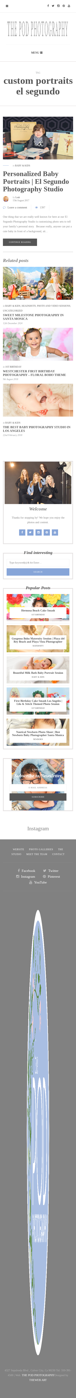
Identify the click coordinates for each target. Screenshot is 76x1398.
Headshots (29, 306)
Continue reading (20, 242)
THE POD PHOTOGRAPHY (38, 1375)
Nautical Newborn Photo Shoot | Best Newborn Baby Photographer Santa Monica (38, 734)
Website (18, 849)
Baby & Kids (22, 165)
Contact (58, 854)
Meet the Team (36, 854)
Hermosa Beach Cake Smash (38, 610)
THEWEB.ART (38, 1380)
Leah (17, 197)
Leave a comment (17, 207)
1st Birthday (13, 367)
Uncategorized (13, 310)
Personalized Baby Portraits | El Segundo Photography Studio (36, 181)
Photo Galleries (41, 849)
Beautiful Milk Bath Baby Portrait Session (38, 672)
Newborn (38, 739)
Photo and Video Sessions (53, 306)
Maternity (38, 646)
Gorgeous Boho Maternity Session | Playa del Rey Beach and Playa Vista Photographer (38, 640)
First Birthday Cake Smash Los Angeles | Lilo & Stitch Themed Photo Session (38, 702)
